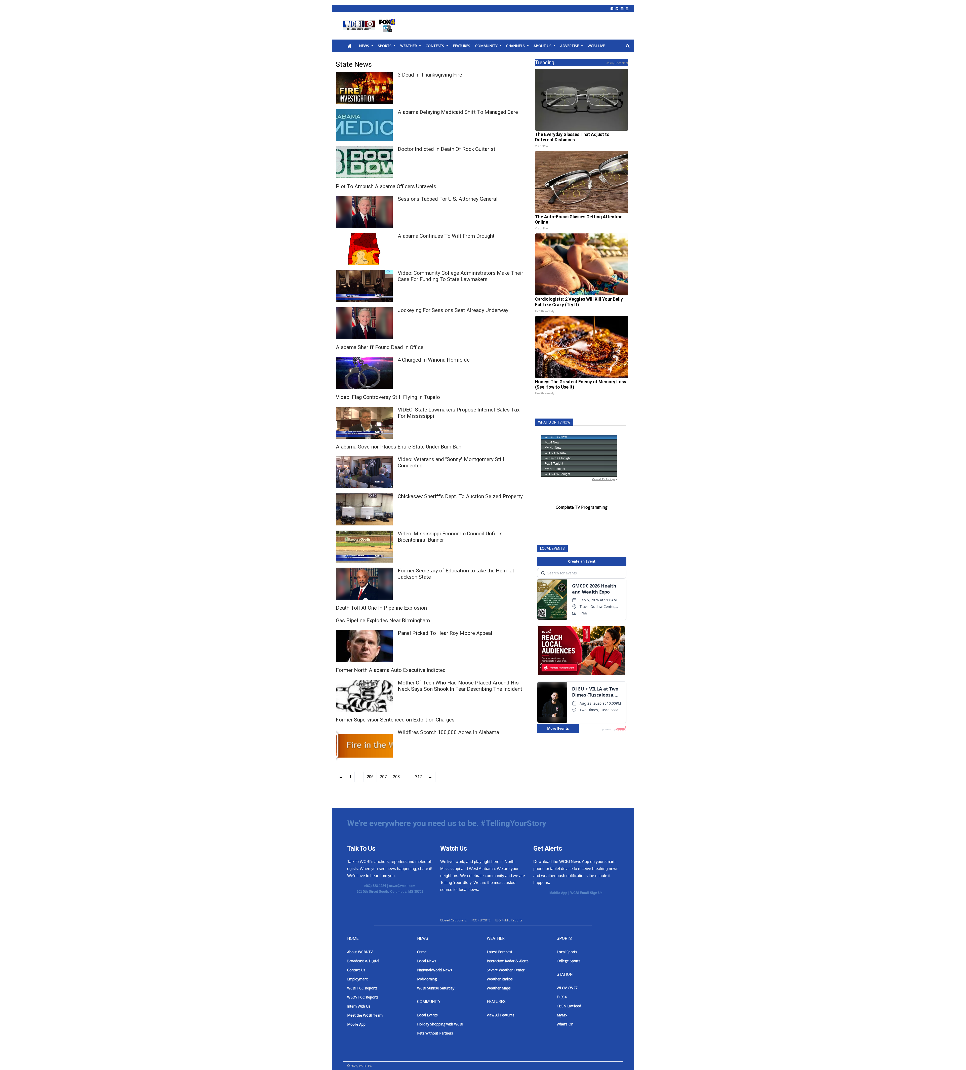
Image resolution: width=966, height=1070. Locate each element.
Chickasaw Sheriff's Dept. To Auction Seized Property (460, 496)
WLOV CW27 (567, 987)
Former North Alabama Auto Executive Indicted (391, 670)
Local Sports (567, 951)
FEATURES (461, 45)
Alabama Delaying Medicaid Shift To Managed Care (458, 112)
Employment (357, 979)
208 (396, 776)
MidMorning (427, 979)
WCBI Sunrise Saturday (435, 988)
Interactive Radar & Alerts (508, 960)
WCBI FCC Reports (362, 988)
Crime (422, 951)
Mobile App (558, 893)
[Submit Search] (627, 46)
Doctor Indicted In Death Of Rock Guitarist (446, 149)
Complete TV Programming (582, 507)
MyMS (562, 1015)
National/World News (434, 970)
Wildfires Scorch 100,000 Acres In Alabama (448, 732)
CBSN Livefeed (569, 1006)
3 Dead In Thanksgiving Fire (430, 75)
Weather (408, 45)
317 (418, 776)
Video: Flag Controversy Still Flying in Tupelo (388, 397)
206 (370, 776)
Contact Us (356, 970)
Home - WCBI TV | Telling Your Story (370, 26)
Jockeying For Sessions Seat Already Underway (453, 310)
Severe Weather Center (506, 970)
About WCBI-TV (360, 951)
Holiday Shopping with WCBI (440, 1024)
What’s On (565, 1024)
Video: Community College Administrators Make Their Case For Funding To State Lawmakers (460, 276)
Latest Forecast (499, 951)
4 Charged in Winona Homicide (434, 360)
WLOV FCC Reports (363, 997)
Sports (384, 45)
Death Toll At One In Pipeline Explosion (381, 608)
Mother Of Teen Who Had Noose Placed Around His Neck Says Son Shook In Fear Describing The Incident (460, 686)
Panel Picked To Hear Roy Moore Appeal (445, 633)
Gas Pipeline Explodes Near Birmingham (383, 620)
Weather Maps (499, 988)
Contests (435, 45)
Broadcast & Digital (363, 960)
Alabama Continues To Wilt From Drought (446, 236)
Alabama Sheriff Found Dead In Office (379, 347)
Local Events (427, 1015)
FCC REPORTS (480, 920)
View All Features (500, 1015)
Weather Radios (500, 979)
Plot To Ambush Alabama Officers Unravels (386, 186)
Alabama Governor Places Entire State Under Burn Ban (398, 447)
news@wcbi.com (402, 886)
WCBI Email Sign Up (586, 893)
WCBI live (596, 45)
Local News (426, 960)
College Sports (568, 960)
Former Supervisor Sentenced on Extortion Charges (395, 720)
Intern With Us (358, 1006)
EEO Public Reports (508, 920)
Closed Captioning (453, 920)
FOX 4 (562, 996)
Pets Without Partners (435, 1033)
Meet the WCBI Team (365, 1015)
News (364, 45)
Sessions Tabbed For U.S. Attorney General (448, 199)
